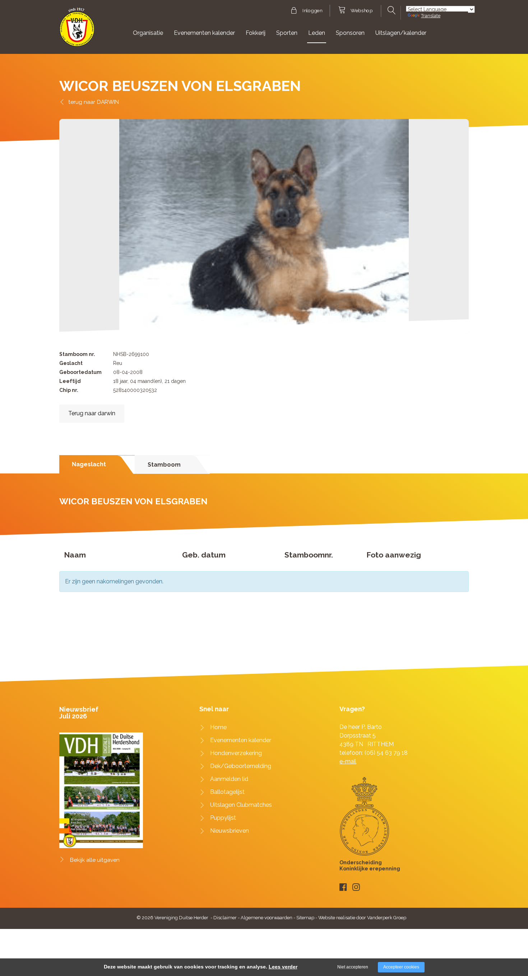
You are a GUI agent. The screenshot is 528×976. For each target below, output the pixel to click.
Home (218, 727)
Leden (316, 32)
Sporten (286, 32)
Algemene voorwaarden (266, 917)
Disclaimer (225, 917)
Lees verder (283, 967)
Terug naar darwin (91, 413)
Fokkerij (255, 32)
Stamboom (164, 464)
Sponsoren (350, 32)
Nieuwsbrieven (229, 830)
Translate (430, 15)
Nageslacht (89, 464)
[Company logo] (77, 30)
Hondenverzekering (236, 753)
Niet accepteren (352, 967)
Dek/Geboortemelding (240, 766)
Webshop (361, 11)
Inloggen (312, 11)
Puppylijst (223, 817)
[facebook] (343, 887)
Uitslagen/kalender (400, 32)
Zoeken (391, 10)
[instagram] (356, 887)
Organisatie (148, 32)
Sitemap (305, 917)
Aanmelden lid (229, 779)
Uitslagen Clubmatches (241, 804)
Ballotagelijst (227, 791)
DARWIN (108, 101)
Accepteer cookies (401, 967)
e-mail (347, 761)
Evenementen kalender (204, 32)
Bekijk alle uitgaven (95, 860)
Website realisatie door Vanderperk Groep (362, 917)
